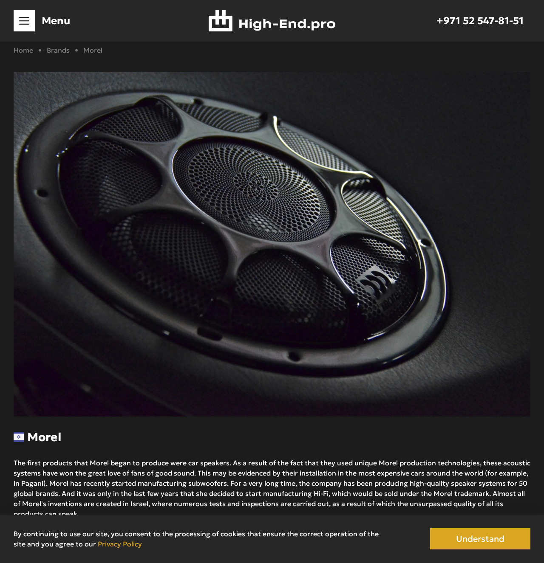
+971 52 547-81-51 (480, 20)
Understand (480, 538)
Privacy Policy (120, 544)
